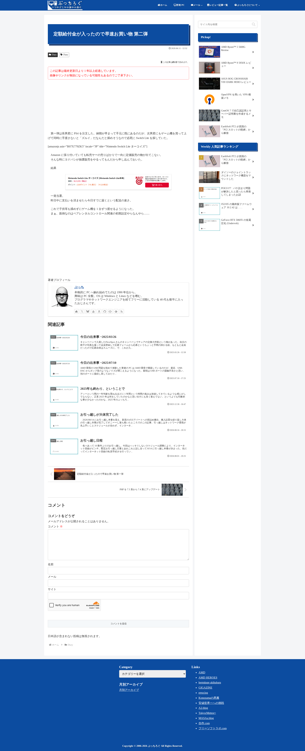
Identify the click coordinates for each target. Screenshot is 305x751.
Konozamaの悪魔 (209, 697)
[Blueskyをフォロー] (87, 311)
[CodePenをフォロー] (110, 311)
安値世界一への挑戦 (211, 702)
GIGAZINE (205, 687)
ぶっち (79, 287)
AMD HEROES (208, 677)
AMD (202, 672)
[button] (253, 24)
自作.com (204, 723)
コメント (55, 526)
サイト (52, 589)
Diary (54, 54)
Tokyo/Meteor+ (207, 713)
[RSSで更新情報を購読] (121, 311)
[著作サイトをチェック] (76, 311)
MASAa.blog (206, 718)
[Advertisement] (118, 106)
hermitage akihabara (210, 682)
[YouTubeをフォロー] (93, 311)
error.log (203, 692)
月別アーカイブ (129, 689)
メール (52, 576)
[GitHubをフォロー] (104, 311)
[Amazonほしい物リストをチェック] (99, 311)
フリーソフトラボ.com (213, 728)
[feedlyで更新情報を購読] (116, 311)
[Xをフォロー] (82, 311)
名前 (50, 564)
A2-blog (203, 707)
